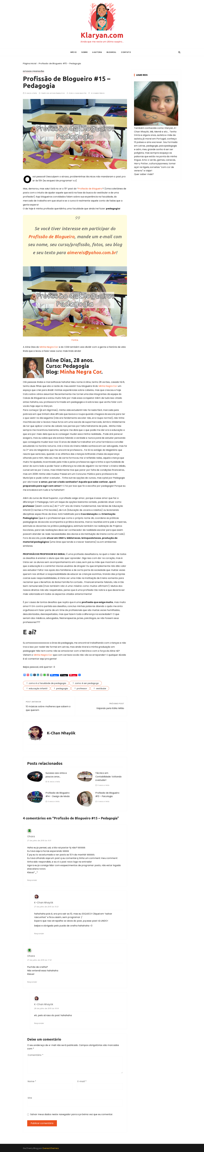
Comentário (35, 1055)
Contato (126, 52)
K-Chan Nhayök (79, 93)
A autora (97, 52)
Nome (32, 1081)
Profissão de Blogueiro (90, 188)
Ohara (31, 836)
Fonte (74, 340)
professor (82, 688)
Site (30, 1097)
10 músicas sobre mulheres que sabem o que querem (48, 708)
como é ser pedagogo (87, 683)
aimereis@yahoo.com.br (91, 252)
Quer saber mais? (144, 174)
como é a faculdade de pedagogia (47, 683)
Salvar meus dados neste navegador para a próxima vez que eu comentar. (71, 1114)
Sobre (84, 52)
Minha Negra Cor (49, 347)
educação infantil (38, 688)
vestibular (101, 688)
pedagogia (62, 688)
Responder (32, 880)
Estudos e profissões (33, 71)
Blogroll (111, 52)
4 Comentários (98, 93)
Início (73, 52)
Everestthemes (51, 1148)
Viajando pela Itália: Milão (110, 708)
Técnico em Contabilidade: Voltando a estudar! (108, 776)
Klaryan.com (102, 35)
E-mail (81, 1081)
